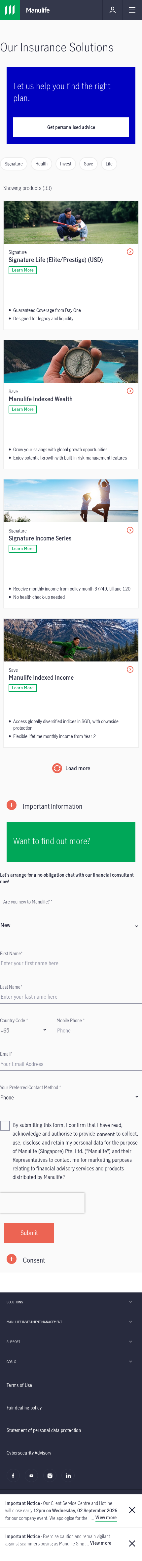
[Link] (10, 10)
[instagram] (51, 1479)
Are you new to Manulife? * (28, 902)
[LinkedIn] (69, 1479)
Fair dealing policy (24, 1408)
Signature (14, 163)
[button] (71, 806)
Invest (65, 163)
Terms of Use (19, 1385)
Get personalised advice (71, 127)
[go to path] (71, 265)
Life (109, 163)
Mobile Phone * (70, 1020)
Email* (6, 1054)
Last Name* (11, 987)
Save (88, 163)
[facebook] (15, 1479)
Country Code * (14, 1020)
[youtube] (33, 1479)
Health (41, 163)
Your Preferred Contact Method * (30, 1087)
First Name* (11, 953)
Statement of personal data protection (44, 1430)
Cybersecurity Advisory (29, 1453)
